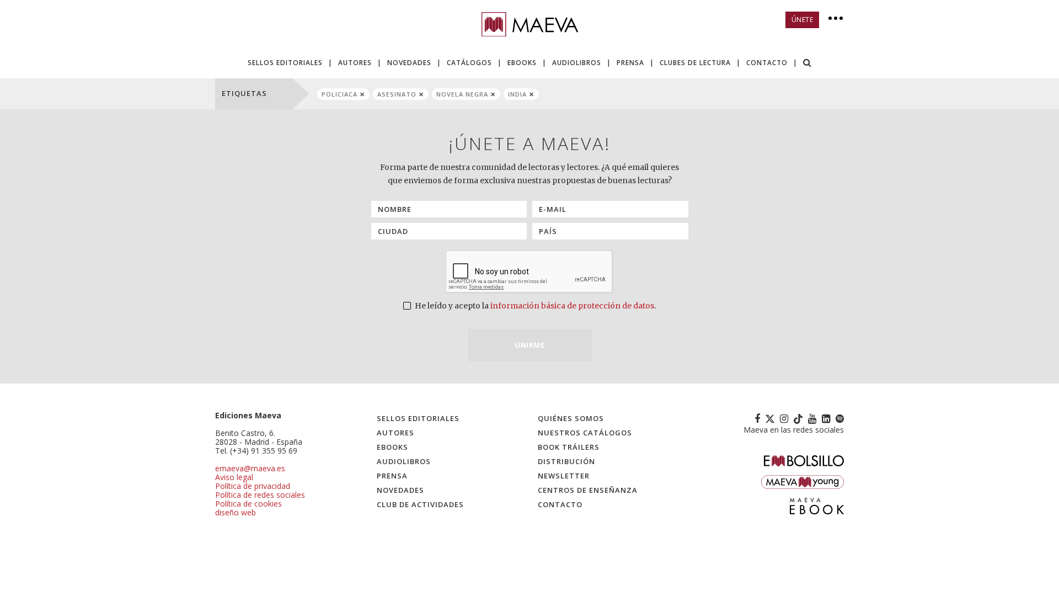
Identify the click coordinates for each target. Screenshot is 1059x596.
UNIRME (529, 345)
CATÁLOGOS (469, 62)
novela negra (462, 94)
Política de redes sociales (260, 494)
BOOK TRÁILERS (569, 447)
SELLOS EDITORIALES (285, 62)
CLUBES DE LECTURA (695, 62)
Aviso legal (234, 477)
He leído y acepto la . (534, 306)
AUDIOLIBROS (576, 62)
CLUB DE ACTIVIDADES (420, 504)
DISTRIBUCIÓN (566, 461)
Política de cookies (248, 503)
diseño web (235, 512)
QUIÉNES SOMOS (571, 418)
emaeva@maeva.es (250, 468)
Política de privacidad (252, 486)
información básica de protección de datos (572, 306)
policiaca (339, 94)
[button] (807, 63)
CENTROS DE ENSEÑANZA (588, 490)
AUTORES (355, 62)
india (517, 94)
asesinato (396, 94)
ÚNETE (802, 19)
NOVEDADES (409, 62)
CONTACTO (767, 62)
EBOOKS (522, 62)
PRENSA (630, 62)
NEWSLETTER (564, 476)
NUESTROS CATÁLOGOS (585, 433)
